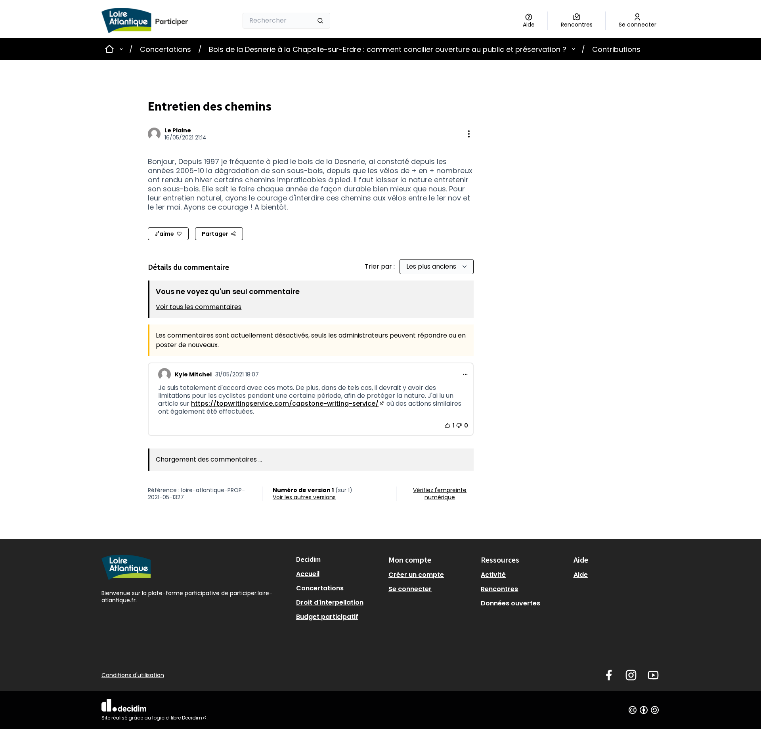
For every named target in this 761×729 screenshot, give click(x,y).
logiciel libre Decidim (179, 717)
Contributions (616, 49)
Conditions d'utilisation (132, 675)
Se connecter (410, 589)
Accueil (307, 573)
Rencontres (499, 589)
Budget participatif (327, 616)
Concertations (165, 49)
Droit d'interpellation (329, 602)
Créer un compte (416, 574)
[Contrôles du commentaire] (465, 374)
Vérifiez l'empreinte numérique (440, 494)
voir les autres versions (304, 497)
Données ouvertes (510, 603)
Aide (581, 574)
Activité (493, 574)
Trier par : (380, 266)
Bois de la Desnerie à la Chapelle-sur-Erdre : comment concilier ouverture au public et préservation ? (387, 49)
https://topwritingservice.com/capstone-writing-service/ (288, 403)
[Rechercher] (320, 20)
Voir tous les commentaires (198, 306)
